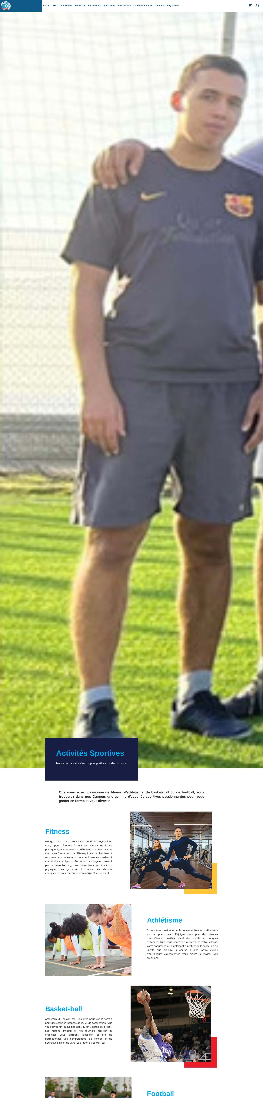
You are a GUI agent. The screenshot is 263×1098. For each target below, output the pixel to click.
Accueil (47, 5)
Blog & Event (173, 5)
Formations (66, 5)
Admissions (109, 5)
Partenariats (94, 5)
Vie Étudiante (124, 5)
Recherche (80, 5)
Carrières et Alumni (143, 5)
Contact (160, 5)
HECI (55, 5)
